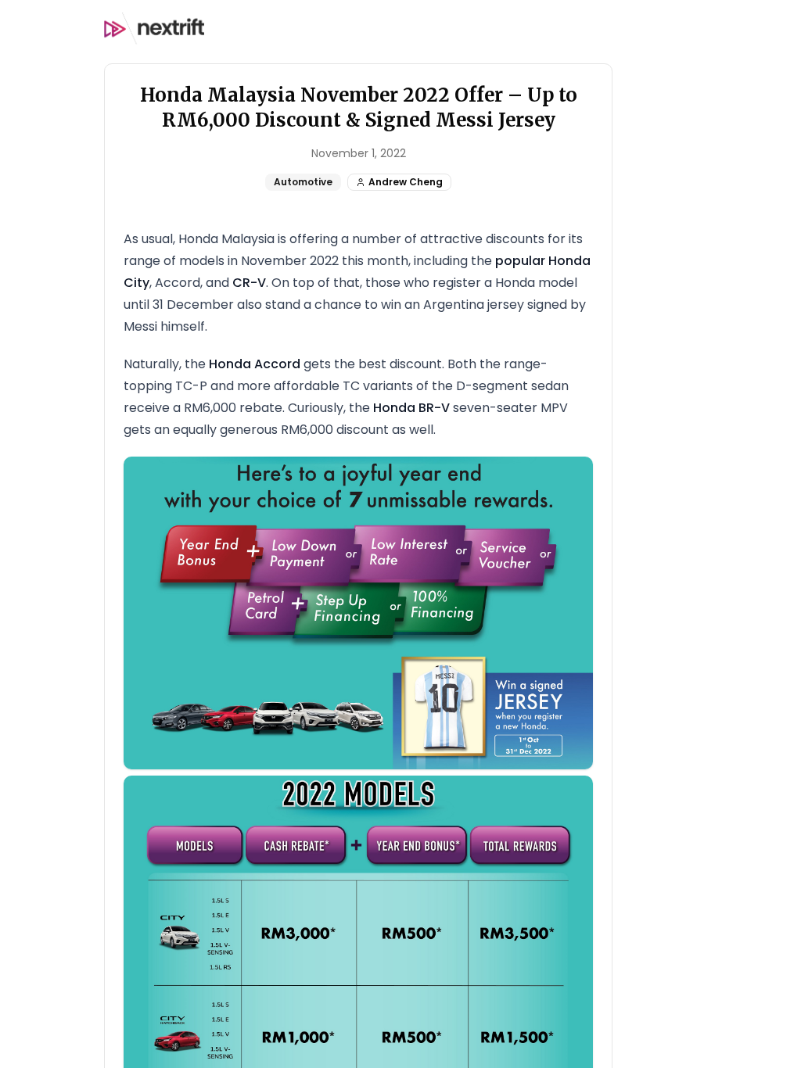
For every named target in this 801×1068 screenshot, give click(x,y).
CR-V (249, 283)
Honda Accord (254, 364)
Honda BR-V (411, 408)
